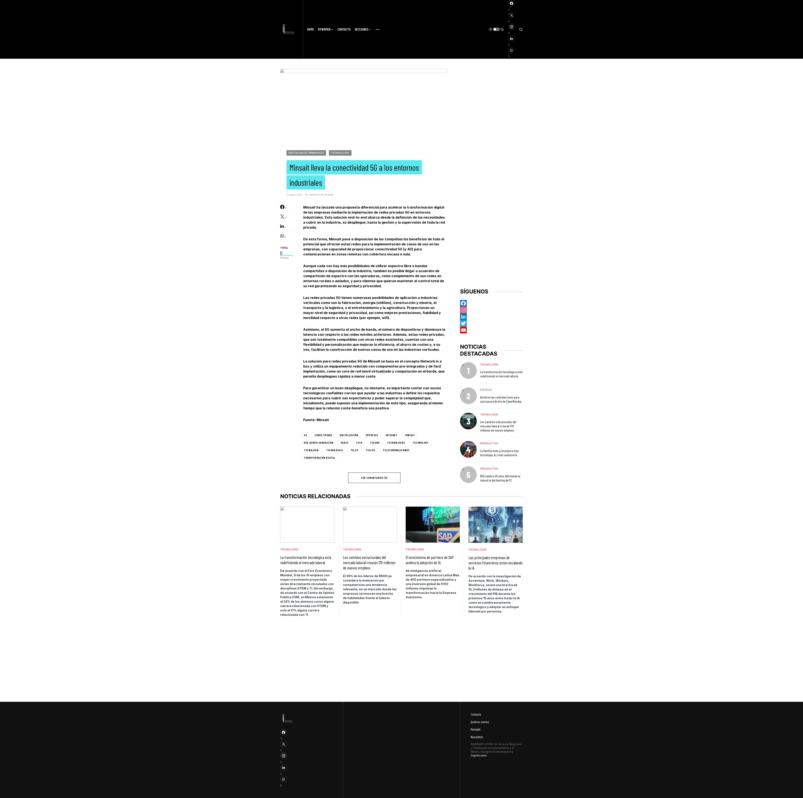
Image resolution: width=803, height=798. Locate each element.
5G (305, 435)
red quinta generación (318, 442)
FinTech (486, 389)
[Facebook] (491, 303)
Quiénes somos (480, 722)
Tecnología (340, 152)
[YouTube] (491, 330)
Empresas (372, 435)
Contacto (476, 714)
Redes (345, 442)
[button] (496, 29)
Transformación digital (319, 457)
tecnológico (334, 450)
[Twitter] (491, 323)
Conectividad (323, 435)
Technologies (396, 442)
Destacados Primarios (306, 152)
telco (354, 450)
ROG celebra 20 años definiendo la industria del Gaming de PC (500, 478)
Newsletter (477, 737)
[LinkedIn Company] (491, 316)
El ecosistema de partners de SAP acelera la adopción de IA (430, 560)
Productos (489, 443)
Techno (375, 442)
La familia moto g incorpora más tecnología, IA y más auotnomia (499, 453)
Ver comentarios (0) (374, 477)
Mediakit (476, 729)
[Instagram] (491, 310)
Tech (359, 442)
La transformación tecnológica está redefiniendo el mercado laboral (501, 374)
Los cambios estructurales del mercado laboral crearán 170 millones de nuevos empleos (498, 426)
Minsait (410, 435)
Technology (420, 442)
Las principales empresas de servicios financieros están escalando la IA (495, 562)
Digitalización (349, 435)
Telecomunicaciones (396, 450)
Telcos (370, 450)
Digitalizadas (479, 755)
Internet (392, 435)
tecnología (311, 450)
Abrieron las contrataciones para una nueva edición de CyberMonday (501, 399)
